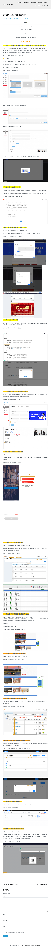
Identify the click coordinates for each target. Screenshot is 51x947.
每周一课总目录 (37, 5)
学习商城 (43, 5)
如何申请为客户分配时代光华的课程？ (11, 884)
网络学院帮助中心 (8, 4)
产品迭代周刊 (26, 2)
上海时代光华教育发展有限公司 (27, 945)
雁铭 (18, 18)
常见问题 (40, 2)
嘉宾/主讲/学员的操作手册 (42, 884)
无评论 (5, 18)
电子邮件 (5, 920)
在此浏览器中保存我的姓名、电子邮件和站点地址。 (15, 932)
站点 (4, 926)
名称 (4, 914)
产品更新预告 (33, 2)
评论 (4, 896)
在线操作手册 (19, 2)
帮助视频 (45, 2)
